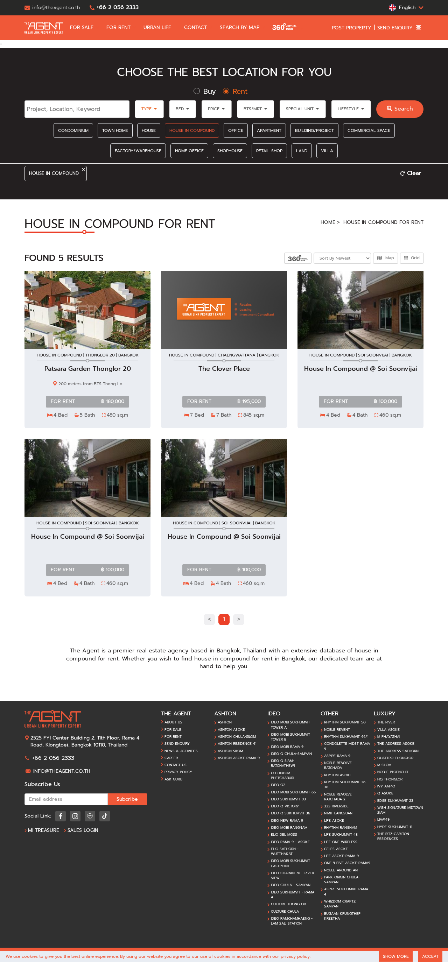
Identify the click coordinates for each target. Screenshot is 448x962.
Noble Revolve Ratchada (338, 765)
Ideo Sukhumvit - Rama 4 (292, 895)
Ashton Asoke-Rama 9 (239, 758)
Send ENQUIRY (177, 743)
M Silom (384, 765)
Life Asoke (334, 820)
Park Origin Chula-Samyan (342, 880)
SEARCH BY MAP (240, 27)
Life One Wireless (340, 842)
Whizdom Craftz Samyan (340, 904)
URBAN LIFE (158, 27)
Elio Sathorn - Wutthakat (285, 851)
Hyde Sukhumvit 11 (394, 827)
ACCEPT (430, 956)
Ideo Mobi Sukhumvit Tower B (290, 737)
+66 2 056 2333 (53, 758)
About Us (173, 722)
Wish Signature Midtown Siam (400, 810)
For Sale (172, 729)
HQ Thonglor (389, 779)
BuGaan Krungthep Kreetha (342, 916)
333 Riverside (336, 806)
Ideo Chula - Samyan (290, 885)
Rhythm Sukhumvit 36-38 (345, 785)
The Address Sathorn (398, 751)
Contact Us (175, 765)
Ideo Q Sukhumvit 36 (290, 813)
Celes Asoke (336, 849)
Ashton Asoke (231, 729)
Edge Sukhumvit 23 (395, 800)
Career (171, 758)
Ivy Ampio (386, 786)
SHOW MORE (396, 956)
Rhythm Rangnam (340, 827)
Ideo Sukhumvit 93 (288, 799)
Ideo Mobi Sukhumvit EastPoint (290, 863)
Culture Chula (285, 911)
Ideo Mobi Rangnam (289, 827)
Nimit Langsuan (338, 813)
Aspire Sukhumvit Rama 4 (346, 892)
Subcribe (127, 799)
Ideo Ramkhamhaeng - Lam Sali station (292, 921)
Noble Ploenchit (392, 772)
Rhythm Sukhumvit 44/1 (346, 736)
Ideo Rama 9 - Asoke (290, 842)
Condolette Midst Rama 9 (347, 746)
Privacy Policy (178, 772)
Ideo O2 (278, 785)
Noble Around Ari (341, 870)
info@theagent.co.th (61, 771)
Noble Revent (337, 729)
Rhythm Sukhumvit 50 (345, 722)
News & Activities (181, 751)
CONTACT (196, 27)
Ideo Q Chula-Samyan (291, 753)
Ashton (225, 722)
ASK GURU (173, 779)
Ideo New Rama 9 (287, 820)
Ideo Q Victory (285, 806)
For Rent (173, 736)
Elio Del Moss (284, 834)
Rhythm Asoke (338, 775)
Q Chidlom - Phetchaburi (282, 775)
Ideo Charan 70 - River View (292, 875)
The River (386, 722)
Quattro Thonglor (395, 758)
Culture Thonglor (288, 904)
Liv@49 (383, 819)
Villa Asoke (388, 729)
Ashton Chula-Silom (237, 736)
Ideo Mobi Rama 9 (287, 746)
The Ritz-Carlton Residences (393, 836)
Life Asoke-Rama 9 (341, 856)
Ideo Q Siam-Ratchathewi (283, 763)
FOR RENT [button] (119, 27)
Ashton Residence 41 (237, 743)
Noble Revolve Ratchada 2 (338, 797)
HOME (328, 222)
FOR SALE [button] (82, 27)
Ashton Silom (230, 751)
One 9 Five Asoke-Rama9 (347, 863)
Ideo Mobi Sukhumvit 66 (293, 792)
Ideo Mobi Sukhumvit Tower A (290, 725)
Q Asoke (385, 793)
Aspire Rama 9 (337, 756)
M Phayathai (388, 736)
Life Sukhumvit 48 (341, 834)
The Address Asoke (395, 743)
